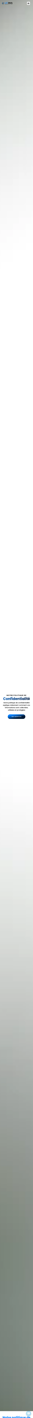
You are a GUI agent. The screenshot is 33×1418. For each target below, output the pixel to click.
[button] (28, 3)
